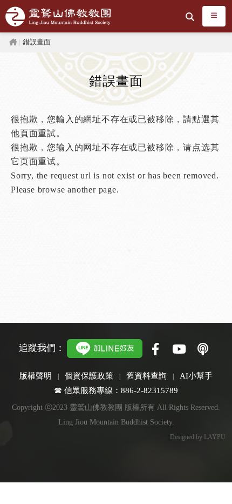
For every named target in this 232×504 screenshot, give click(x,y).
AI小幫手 (196, 375)
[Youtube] (179, 350)
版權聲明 (35, 375)
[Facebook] (155, 350)
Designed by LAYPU (198, 437)
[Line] (104, 347)
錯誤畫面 (37, 42)
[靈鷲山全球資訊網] (58, 16)
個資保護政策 (89, 375)
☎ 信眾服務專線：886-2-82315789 (116, 390)
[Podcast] (203, 350)
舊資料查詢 (146, 375)
